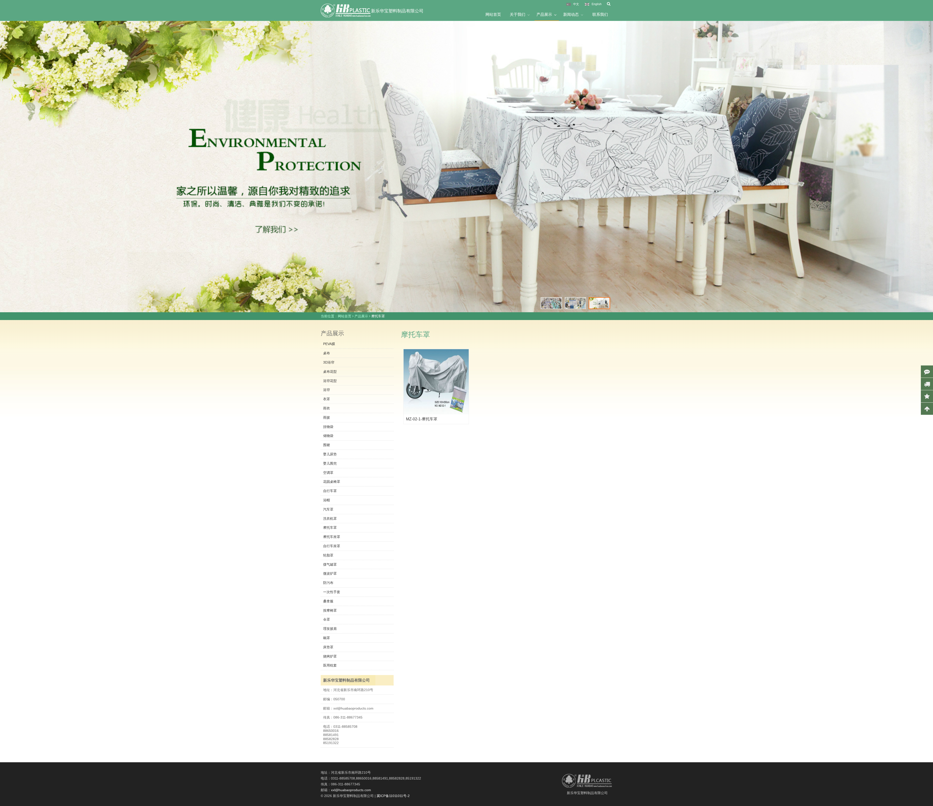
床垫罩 (328, 647)
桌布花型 (330, 371)
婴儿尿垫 (330, 454)
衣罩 (326, 399)
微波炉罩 (330, 573)
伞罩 (326, 619)
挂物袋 (328, 427)
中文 (576, 4)
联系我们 (600, 14)
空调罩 (328, 473)
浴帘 (326, 390)
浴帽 (326, 500)
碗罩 (326, 638)
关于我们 (517, 14)
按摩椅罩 (330, 610)
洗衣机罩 (330, 518)
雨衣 (326, 408)
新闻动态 (571, 14)
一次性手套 (331, 592)
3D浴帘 (328, 362)
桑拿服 (328, 601)
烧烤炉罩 (330, 656)
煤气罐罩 (330, 564)
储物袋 (328, 436)
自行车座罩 (331, 546)
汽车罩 (328, 509)
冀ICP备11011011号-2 (393, 796)
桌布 (326, 353)
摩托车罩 (330, 527)
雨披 (326, 417)
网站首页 (493, 14)
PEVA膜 (329, 344)
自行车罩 (330, 491)
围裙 (326, 445)
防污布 (328, 583)
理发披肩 (330, 629)
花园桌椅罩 (331, 482)
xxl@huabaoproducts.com (351, 790)
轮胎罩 (328, 555)
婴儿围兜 (330, 463)
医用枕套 (330, 665)
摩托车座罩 (331, 537)
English (597, 4)
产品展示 (544, 14)
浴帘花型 (330, 381)
